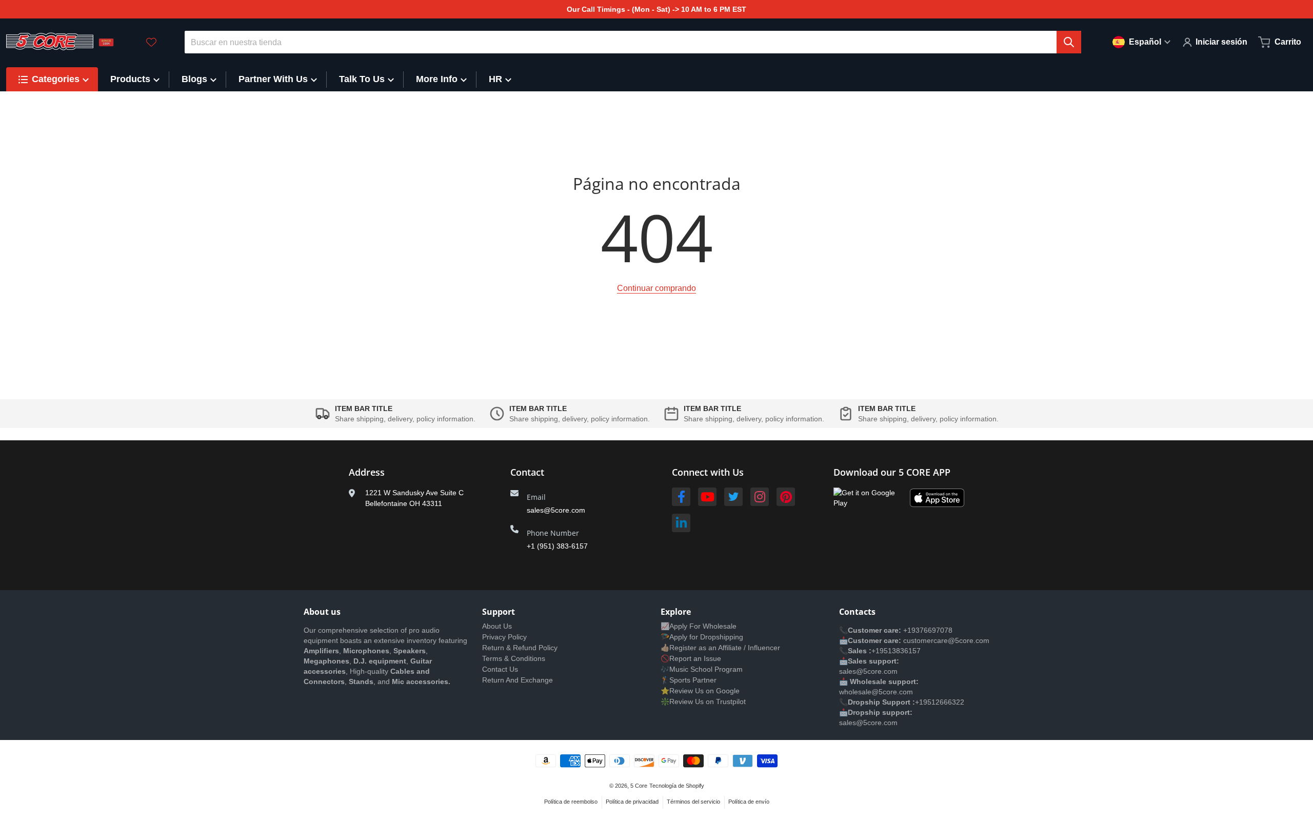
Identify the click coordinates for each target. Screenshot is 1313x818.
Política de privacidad (632, 801)
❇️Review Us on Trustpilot (703, 701)
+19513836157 (896, 651)
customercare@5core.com (945, 640)
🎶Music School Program (702, 669)
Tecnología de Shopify (676, 786)
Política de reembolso (571, 801)
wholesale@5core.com (876, 692)
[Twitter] (733, 497)
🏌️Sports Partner (689, 680)
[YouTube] (707, 497)
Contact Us (500, 669)
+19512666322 (939, 702)
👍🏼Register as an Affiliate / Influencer (720, 648)
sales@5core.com (556, 510)
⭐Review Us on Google (700, 691)
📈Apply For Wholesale (699, 626)
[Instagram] (759, 497)
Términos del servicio (693, 801)
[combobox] (633, 42)
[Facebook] (681, 497)
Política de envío (748, 801)
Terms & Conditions (513, 658)
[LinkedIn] (681, 523)
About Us (497, 626)
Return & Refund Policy (520, 648)
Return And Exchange (517, 680)
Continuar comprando (656, 288)
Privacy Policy (504, 637)
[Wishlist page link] (151, 42)
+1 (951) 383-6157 (557, 546)
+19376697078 (927, 630)
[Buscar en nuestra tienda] (1069, 42)
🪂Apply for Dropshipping (702, 637)
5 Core (638, 786)
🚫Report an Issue (691, 658)
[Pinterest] (786, 497)
